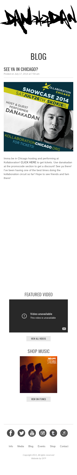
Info (7, 40)
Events (41, 40)
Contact (67, 40)
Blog (28, 40)
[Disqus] (38, 235)
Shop (53, 40)
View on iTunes (38, 399)
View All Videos (38, 338)
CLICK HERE (28, 162)
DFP (44, 458)
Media (17, 40)
